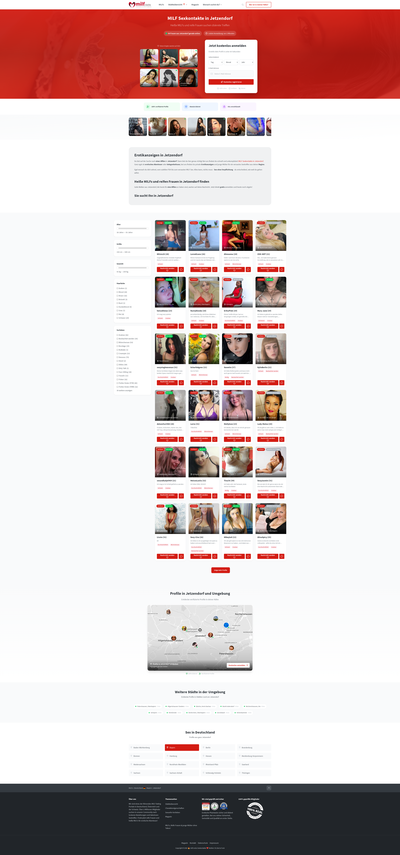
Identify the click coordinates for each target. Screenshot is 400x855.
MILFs (161, 4)
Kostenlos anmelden (237, 665)
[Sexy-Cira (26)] (168, 612)
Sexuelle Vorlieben (172, 812)
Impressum (214, 843)
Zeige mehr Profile (220, 570)
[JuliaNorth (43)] (226, 625)
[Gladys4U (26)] (174, 638)
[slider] (118, 228)
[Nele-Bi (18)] (195, 645)
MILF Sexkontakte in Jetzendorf (250, 161)
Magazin (195, 4)
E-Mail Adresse (214, 68)
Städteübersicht (171, 804)
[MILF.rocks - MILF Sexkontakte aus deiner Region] (140, 5)
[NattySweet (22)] (216, 618)
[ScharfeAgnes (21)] (184, 628)
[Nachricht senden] (181, 269)
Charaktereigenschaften (174, 808)
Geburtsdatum (214, 57)
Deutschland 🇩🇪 (139, 788)
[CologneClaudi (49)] (210, 635)
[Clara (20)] (231, 648)
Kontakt (193, 843)
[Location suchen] (242, 4)
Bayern (149, 788)
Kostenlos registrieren (233, 82)
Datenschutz (203, 843)
